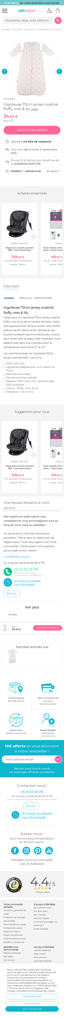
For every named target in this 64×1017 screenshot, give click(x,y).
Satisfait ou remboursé (14, 942)
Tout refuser (32, 1003)
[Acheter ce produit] (33, 236)
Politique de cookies (13, 928)
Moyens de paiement (13, 935)
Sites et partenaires (12, 953)
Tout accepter (32, 1009)
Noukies (9, 99)
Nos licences (9, 960)
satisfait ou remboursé (16, 731)
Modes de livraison (12, 931)
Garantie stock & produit (15, 939)
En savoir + (53, 171)
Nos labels (8, 956)
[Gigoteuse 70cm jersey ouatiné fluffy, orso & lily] (13, 656)
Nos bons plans (41, 911)
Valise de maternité (42, 961)
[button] (4, 71)
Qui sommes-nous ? (43, 908)
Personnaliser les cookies (15, 924)
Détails (34, 109)
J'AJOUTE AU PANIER (47, 627)
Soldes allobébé (41, 929)
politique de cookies (44, 991)
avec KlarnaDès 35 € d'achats (48, 701)
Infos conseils (40, 954)
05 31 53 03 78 (48, 736)
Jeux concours (40, 957)
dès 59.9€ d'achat (16, 699)
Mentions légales (41, 918)
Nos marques (40, 915)
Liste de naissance (42, 950)
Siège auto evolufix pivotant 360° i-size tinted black (20, 249)
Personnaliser (32, 996)
